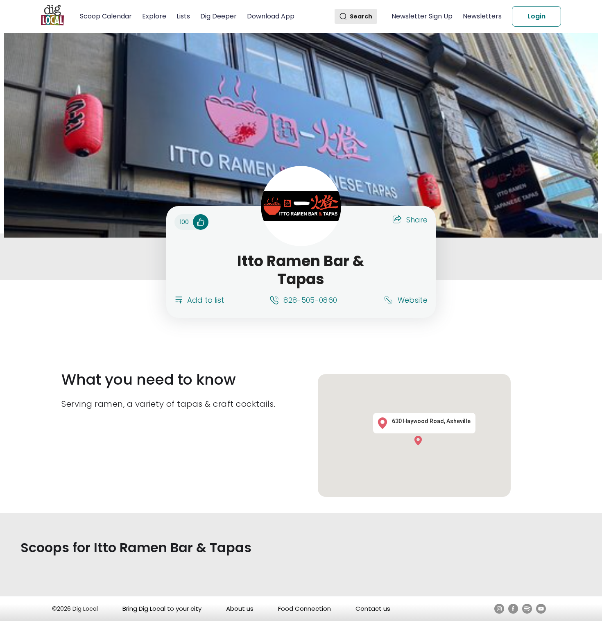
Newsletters (482, 16)
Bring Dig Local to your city (161, 608)
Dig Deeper (218, 16)
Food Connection (304, 608)
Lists (183, 16)
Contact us (372, 608)
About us (239, 608)
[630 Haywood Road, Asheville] (420, 440)
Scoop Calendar (106, 16)
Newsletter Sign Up (422, 16)
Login (536, 16)
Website (413, 300)
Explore (154, 16)
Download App (270, 16)
